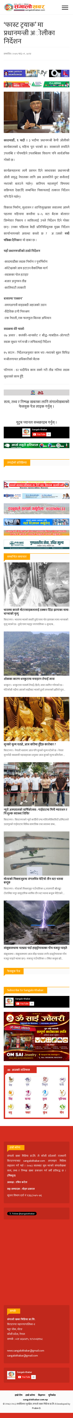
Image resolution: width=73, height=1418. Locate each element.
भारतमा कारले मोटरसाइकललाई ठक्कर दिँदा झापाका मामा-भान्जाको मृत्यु (36, 611)
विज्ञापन (41, 1395)
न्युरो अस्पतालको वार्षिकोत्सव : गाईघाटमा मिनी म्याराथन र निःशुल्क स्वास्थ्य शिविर (35, 811)
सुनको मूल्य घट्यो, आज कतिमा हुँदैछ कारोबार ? (30, 744)
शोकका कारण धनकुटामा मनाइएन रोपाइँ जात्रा (29, 679)
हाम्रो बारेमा (30, 1395)
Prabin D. (36, 1408)
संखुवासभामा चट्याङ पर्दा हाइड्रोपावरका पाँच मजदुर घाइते (35, 948)
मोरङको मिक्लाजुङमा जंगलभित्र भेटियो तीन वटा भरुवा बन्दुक (33, 881)
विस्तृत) (12, 1175)
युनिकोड (52, 1395)
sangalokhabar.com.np (35, 1400)
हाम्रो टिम (18, 1395)
